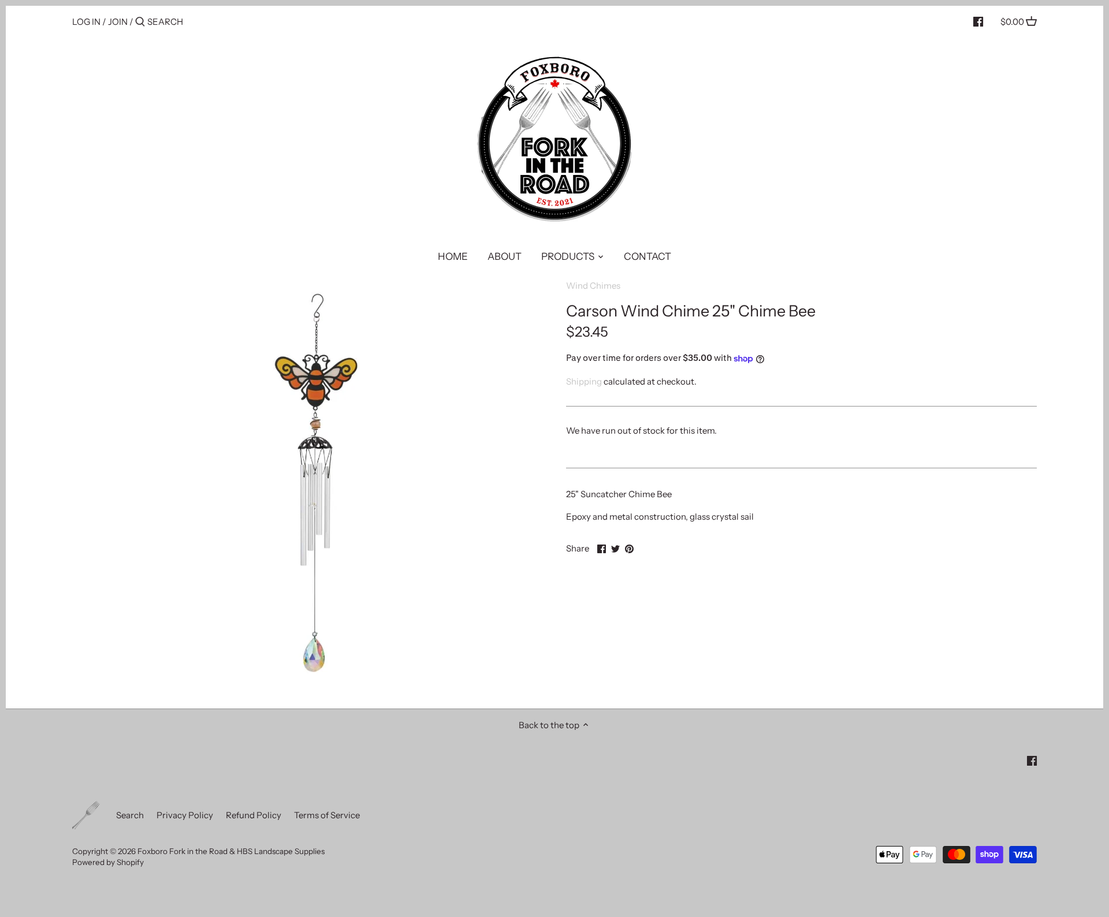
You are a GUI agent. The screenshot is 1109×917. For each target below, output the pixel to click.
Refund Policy (253, 815)
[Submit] (140, 22)
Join (118, 21)
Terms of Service (327, 815)
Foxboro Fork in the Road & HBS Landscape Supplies (231, 851)
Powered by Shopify (108, 862)
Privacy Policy (185, 815)
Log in (86, 21)
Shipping (584, 381)
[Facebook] (978, 21)
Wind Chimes (593, 285)
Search (130, 815)
